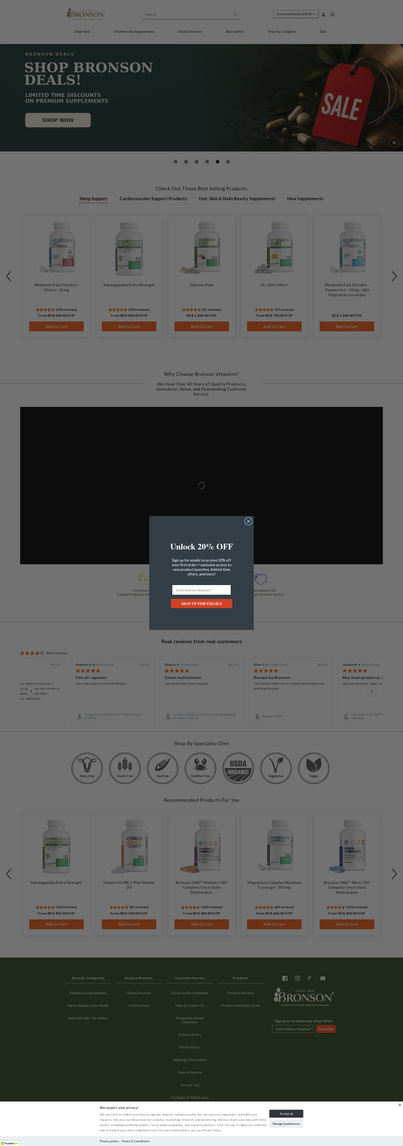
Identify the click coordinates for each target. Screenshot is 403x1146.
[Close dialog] (248, 521)
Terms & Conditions (135, 1141)
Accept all (286, 1113)
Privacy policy (109, 1141)
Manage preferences (286, 1123)
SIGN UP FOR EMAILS (201, 603)
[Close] (400, 1105)
